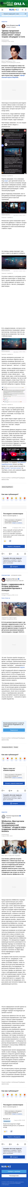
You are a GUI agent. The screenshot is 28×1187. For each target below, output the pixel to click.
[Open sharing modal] (18, 554)
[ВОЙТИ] (25, 9)
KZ (22, 9)
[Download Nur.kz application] (14, 3)
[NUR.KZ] (14, 10)
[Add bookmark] (25, 553)
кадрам (22, 667)
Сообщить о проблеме (14, 1171)
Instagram (15, 566)
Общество (4, 21)
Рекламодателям (14, 1175)
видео (6, 181)
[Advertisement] (14, 90)
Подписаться (14, 730)
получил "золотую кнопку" (12, 468)
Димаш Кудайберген (7, 486)
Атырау (16, 747)
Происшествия (6, 575)
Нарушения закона (16, 575)
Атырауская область (7, 747)
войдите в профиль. (17, 522)
